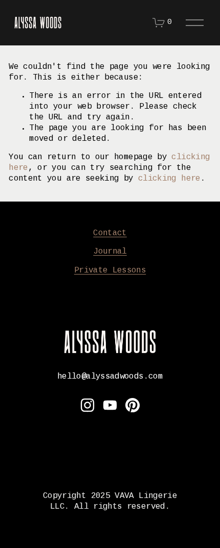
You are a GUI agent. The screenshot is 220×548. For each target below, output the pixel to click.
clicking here (169, 179)
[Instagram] (87, 405)
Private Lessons (110, 270)
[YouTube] (110, 405)
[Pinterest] (132, 405)
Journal (110, 251)
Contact (110, 233)
